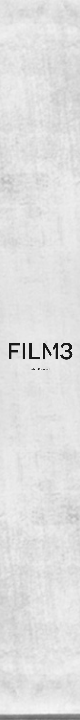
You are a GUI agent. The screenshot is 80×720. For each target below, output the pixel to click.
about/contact (40, 369)
